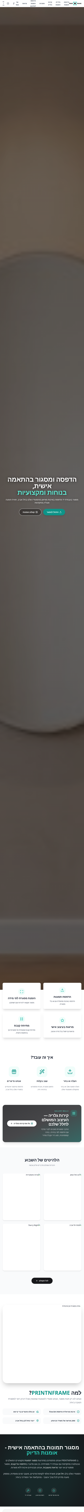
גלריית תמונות (58, 3)
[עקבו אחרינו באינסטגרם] (8, 3)
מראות (24, 3)
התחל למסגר (53, 512)
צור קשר (17, 3)
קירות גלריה (50, 3)
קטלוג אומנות (29, 512)
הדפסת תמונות (66, 3)
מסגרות (42, 3)
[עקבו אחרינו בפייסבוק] (14, 3)
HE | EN (3, 3)
